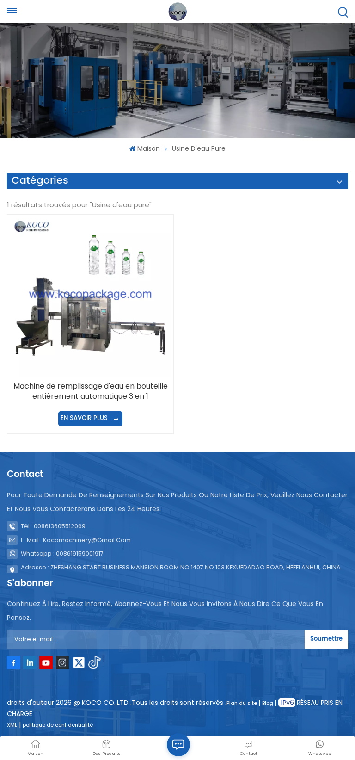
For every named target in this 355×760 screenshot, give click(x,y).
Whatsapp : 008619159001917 (62, 553)
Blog (268, 703)
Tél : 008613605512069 (53, 526)
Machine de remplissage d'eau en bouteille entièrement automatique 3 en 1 (90, 391)
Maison (148, 148)
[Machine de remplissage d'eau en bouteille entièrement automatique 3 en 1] (90, 297)
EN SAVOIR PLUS (85, 418)
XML (12, 725)
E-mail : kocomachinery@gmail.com (76, 540)
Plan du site (242, 703)
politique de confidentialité (58, 725)
